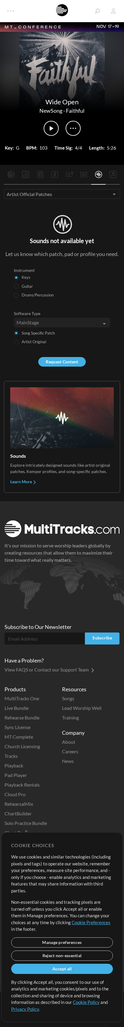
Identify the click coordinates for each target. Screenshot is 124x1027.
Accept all (62, 968)
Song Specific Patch (38, 333)
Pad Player (16, 775)
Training (70, 717)
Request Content (62, 361)
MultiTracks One (22, 698)
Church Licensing (22, 746)
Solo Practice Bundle (26, 823)
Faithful (75, 110)
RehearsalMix (19, 804)
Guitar (27, 286)
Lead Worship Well (81, 708)
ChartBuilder (18, 813)
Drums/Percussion (38, 295)
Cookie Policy (86, 1002)
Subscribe (102, 637)
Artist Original (34, 341)
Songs (68, 698)
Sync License (17, 727)
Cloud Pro (15, 794)
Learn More (21, 481)
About (68, 742)
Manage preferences (62, 942)
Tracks (11, 756)
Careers (70, 751)
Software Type (27, 313)
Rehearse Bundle (22, 717)
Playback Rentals (22, 784)
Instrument (24, 270)
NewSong (50, 110)
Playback (14, 765)
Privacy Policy (25, 1009)
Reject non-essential (62, 955)
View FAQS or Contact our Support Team (47, 669)
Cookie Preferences (91, 922)
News (68, 761)
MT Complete (19, 737)
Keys (26, 277)
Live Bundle (17, 708)
